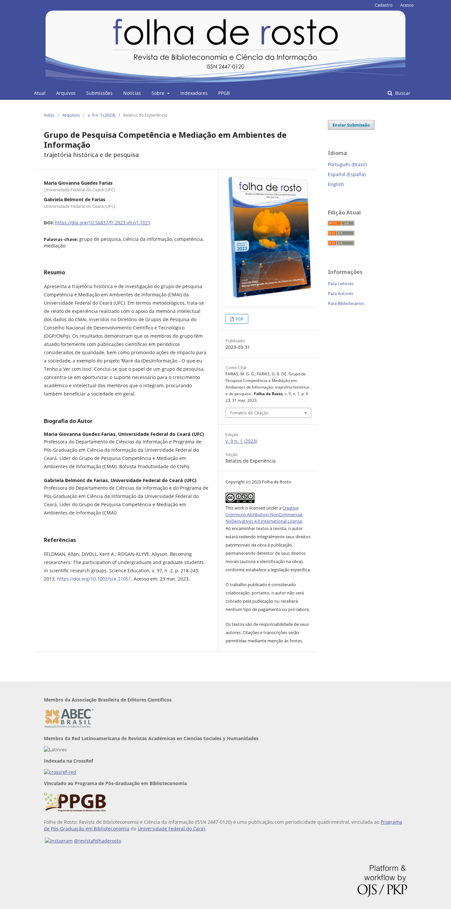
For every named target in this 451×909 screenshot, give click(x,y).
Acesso (407, 5)
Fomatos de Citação (249, 413)
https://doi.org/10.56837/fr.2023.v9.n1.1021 (103, 222)
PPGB (224, 93)
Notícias (132, 93)
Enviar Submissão (351, 125)
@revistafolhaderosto (97, 841)
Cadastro (384, 5)
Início (49, 115)
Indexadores (194, 93)
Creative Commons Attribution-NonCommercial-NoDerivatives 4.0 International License (264, 514)
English (336, 184)
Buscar (402, 93)
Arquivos (66, 93)
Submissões (99, 93)
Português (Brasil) (347, 164)
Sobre (159, 93)
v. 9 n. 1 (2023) (101, 115)
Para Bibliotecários (346, 303)
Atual (40, 93)
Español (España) (346, 174)
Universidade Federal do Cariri (171, 828)
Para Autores (340, 293)
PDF (239, 319)
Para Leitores (341, 283)
